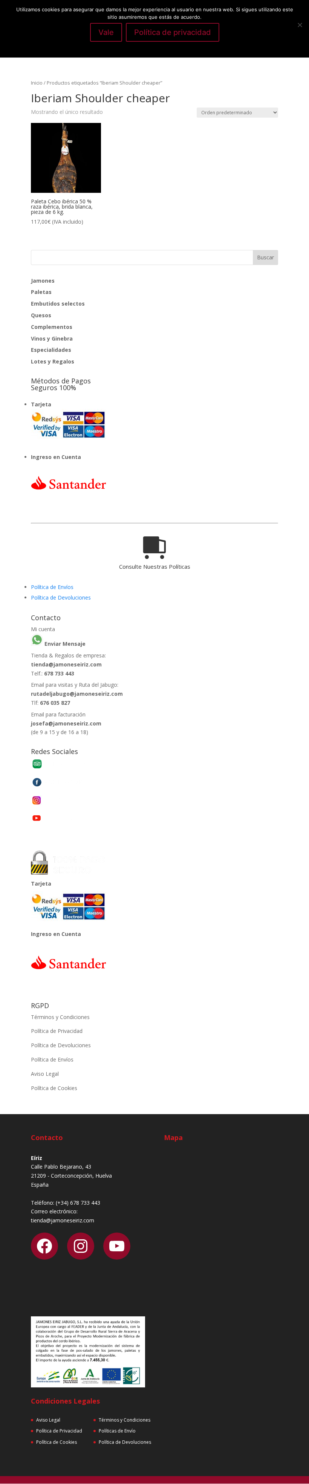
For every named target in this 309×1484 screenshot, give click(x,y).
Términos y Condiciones (60, 1017)
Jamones (43, 280)
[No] (299, 25)
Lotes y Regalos (52, 361)
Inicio (37, 82)
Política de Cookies (54, 1088)
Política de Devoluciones (61, 597)
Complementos (51, 326)
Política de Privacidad (57, 1030)
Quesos (41, 315)
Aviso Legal (45, 1073)
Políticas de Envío (117, 1431)
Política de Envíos (52, 587)
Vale (106, 32)
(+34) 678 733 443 (78, 1202)
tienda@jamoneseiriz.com (66, 664)
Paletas (41, 291)
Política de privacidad (172, 32)
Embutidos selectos (58, 303)
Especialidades (51, 349)
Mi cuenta (43, 629)
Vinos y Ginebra (52, 338)
